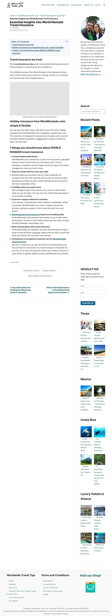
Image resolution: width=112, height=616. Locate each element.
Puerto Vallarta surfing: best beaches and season (98, 200)
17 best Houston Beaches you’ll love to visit (99, 336)
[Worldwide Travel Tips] (21, 5)
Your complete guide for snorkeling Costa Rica (98, 444)
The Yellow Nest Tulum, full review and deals (86, 199)
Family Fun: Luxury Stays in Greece (99, 548)
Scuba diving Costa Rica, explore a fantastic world (86, 444)
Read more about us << (91, 74)
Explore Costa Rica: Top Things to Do (86, 470)
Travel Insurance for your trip (52, 16)
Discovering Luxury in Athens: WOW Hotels (86, 521)
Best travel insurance (31, 271)
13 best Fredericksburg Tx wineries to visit (99, 361)
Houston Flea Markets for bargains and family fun (85, 363)
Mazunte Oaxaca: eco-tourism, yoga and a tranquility (86, 144)
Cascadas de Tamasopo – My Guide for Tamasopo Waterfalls (99, 144)
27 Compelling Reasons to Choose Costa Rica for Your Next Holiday (99, 475)
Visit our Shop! (90, 575)
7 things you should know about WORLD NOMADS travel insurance (36, 51)
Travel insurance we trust (23, 45)
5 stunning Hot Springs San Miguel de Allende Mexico (99, 172)
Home (12, 16)
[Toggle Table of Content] (66, 41)
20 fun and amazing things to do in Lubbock (86, 336)
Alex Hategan (15, 28)
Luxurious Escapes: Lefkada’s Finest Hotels (98, 523)
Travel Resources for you (27, 16)
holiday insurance (49, 271)
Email (83, 293)
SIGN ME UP (88, 303)
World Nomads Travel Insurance (39, 276)
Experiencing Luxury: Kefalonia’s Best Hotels (86, 549)
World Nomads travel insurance (26, 214)
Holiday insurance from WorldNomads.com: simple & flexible (37, 47)
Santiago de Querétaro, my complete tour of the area (86, 171)
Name (83, 286)
